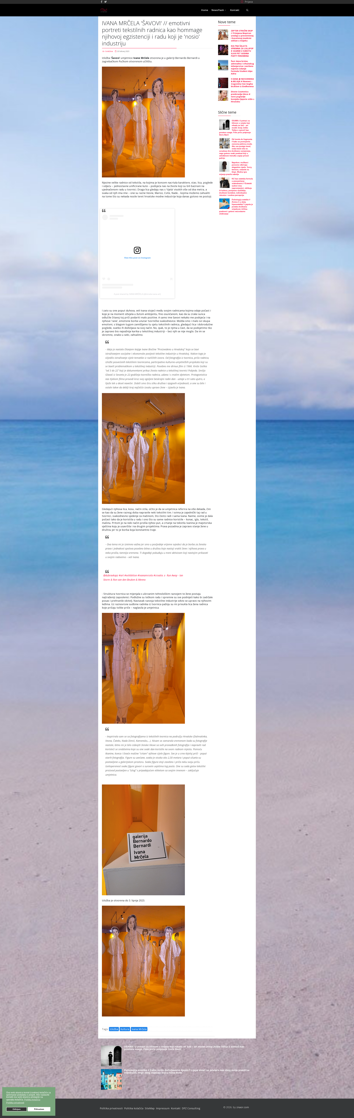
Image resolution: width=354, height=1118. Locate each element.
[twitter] (105, 1)
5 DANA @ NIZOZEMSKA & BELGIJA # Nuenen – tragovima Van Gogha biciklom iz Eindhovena (242, 83)
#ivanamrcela (145, 575)
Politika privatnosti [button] (15, 1103)
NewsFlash (217, 10)
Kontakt (234, 10)
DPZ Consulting (191, 1108)
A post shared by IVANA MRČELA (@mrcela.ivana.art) (137, 294)
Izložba (114, 1029)
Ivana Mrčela (139, 1029)
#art (121, 575)
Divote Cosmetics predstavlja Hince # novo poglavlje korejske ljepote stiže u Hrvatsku (242, 96)
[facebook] (101, 1)
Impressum (163, 1108)
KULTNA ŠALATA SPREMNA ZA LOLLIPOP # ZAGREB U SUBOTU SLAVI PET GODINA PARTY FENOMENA (242, 51)
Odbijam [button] (16, 1109)
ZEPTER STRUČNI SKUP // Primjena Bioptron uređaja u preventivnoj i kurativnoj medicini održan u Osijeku (242, 35)
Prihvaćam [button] (39, 1109)
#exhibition (130, 575)
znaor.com (242, 1107)
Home (204, 10)
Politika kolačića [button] (32, 1099)
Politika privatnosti (111, 1108)
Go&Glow (109, 51)
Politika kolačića (133, 1108)
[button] (246, 1)
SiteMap (150, 1108)
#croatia (158, 575)
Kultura (124, 1029)
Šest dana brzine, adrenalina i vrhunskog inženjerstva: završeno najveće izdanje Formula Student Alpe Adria (242, 67)
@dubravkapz (110, 575)
